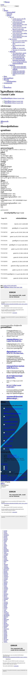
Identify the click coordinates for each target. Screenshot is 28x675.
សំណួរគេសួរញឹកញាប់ (8, 78)
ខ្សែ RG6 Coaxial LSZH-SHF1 (20, 40)
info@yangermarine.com (13, 456)
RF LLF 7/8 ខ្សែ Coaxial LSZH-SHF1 (14, 386)
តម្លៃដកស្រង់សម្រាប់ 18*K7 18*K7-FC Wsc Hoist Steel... (15, 352)
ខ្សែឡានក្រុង (12, 65)
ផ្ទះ (4, 9)
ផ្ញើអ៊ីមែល (3, 483)
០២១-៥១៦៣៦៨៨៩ (12, 455)
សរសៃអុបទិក (13, 51)
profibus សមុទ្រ (4, 477)
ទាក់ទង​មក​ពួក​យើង (8, 83)
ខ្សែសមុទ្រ (10, 477)
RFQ (2, 123)
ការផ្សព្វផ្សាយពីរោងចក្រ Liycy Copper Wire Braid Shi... (15, 340)
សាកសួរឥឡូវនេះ (4, 464)
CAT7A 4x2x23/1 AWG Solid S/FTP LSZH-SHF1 (20, 31)
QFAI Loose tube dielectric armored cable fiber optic (19, 56)
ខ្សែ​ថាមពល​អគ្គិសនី (11, 12)
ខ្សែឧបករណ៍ (9, 14)
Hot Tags (25, 473)
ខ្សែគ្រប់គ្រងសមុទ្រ (15, 480)
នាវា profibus (16, 477)
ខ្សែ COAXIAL (13, 39)
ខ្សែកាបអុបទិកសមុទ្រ (5, 480)
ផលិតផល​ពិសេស (7, 87)
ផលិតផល (6, 10)
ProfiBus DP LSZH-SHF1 (19, 72)
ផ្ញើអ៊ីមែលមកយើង (4, 121)
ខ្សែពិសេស (9, 15)
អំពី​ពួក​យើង (6, 79)
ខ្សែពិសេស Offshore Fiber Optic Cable (13, 287)
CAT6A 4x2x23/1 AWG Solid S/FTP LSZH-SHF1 (20, 25)
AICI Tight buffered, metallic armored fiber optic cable (19, 53)
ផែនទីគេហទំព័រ (4, 475)
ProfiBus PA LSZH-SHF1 (19, 71)
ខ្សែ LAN (12, 17)
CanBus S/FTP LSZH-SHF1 (19, 66)
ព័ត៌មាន (5, 76)
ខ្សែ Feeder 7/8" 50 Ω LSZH (19, 50)
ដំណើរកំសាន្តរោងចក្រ (11, 81)
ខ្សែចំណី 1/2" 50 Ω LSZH (19, 48)
